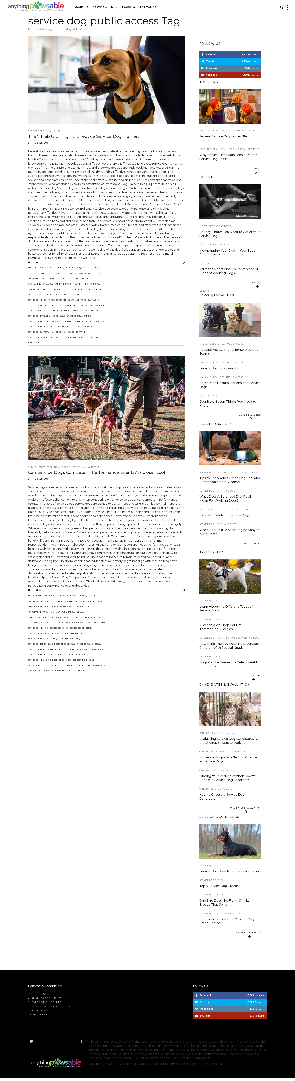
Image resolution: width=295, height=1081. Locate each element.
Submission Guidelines (44, 1002)
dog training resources (62, 284)
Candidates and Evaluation (216, 733)
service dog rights (37, 327)
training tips (34, 343)
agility (48, 596)
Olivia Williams (40, 142)
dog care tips (94, 273)
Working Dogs (250, 638)
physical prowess (96, 622)
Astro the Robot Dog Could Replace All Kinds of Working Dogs (229, 271)
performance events (76, 622)
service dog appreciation (63, 300)
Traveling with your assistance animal (228, 182)
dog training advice (38, 284)
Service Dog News (220, 226)
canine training (89, 268)
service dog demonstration (69, 633)
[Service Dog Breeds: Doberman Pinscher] (230, 841)
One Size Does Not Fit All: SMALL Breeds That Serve (224, 902)
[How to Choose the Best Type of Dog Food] (230, 448)
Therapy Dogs (231, 638)
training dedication (39, 671)
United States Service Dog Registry (68, 671)
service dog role (56, 655)
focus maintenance (38, 612)
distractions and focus (91, 601)
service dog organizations (78, 316)
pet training (69, 289)
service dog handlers (68, 638)
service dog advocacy (39, 300)
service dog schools (58, 327)
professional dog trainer (41, 295)
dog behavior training (65, 273)
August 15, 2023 (91, 467)
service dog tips (58, 332)
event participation (79, 606)
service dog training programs (43, 337)
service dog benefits (80, 628)
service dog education (92, 305)
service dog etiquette (39, 311)
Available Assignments (45, 998)
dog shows (33, 606)
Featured (205, 149)
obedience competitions (52, 622)
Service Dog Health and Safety (218, 472)
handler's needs (75, 612)
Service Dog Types (210, 601)
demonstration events (66, 601)
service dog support (38, 332)
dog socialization (66, 279)
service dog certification (41, 305)
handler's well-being (67, 617)
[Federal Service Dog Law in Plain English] (230, 320)
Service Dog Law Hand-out (220, 368)
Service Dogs (36, 131)
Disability (33, 273)
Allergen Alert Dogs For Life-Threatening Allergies (221, 627)
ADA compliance (36, 596)
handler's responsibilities (41, 617)
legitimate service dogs (91, 617)
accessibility (34, 268)
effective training (52, 289)
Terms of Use (37, 1014)
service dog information (86, 311)
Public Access (36, 467)
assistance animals (76, 596)
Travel (203, 176)
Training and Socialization (64, 467)
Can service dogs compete (41, 601)
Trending (252, 130)
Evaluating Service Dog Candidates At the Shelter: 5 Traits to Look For (228, 741)
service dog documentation (42, 638)
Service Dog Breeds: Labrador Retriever (229, 871)
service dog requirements (67, 649)
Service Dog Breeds (211, 865)
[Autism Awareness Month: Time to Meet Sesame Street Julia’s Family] (230, 106)
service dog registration (67, 321)
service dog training (77, 332)
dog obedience (48, 279)
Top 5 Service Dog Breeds (219, 886)
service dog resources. (92, 321)
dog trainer (82, 279)
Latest (203, 226)
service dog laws (36, 316)
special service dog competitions (44, 665)
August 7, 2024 (54, 131)
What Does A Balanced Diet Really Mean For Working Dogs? (226, 498)
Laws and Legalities (211, 130)
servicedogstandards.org (81, 660)
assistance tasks (95, 596)
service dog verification (40, 660)
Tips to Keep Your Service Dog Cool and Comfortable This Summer (229, 480)
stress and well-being (73, 665)
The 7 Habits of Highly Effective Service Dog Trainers (83, 136)
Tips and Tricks (235, 130)
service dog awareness (89, 300)
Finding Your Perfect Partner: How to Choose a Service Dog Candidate (227, 778)
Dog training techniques (87, 284)
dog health (33, 279)
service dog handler (61, 311)
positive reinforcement (89, 289)
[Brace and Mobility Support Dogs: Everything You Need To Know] (230, 576)
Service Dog (61, 295)
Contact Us (36, 1010)
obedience (33, 622)
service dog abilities (38, 628)
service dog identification (41, 644)
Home (32, 29)
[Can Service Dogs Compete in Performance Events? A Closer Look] (106, 408)
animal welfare (72, 268)
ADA (43, 268)
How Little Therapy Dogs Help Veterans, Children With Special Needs (229, 646)
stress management (96, 665)
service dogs (60, 660)
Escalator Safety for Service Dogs (224, 515)
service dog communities (67, 305)
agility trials (59, 596)
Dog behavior (46, 273)
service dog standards (81, 327)
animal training (55, 268)
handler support (57, 612)
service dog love (54, 316)
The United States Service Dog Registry (80, 337)
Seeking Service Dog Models (49, 1006)
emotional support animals (54, 606)
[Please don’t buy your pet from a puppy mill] (230, 709)
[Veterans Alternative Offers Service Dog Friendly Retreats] (230, 201)
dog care (82, 273)
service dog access (77, 295)
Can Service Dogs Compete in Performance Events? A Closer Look (97, 472)
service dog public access (41, 321)
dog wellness (35, 289)
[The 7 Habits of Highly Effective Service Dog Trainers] (106, 80)
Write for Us (37, 994)
